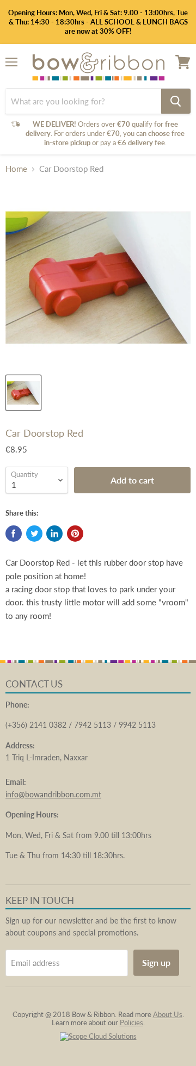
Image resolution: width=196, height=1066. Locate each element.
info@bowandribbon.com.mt (53, 794)
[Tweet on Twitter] (34, 533)
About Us (167, 1014)
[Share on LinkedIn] (54, 533)
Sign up (156, 962)
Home (16, 168)
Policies (131, 1022)
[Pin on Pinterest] (75, 533)
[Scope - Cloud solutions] (98, 1036)
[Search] (176, 101)
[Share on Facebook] (13, 533)
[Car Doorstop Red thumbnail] (23, 392)
